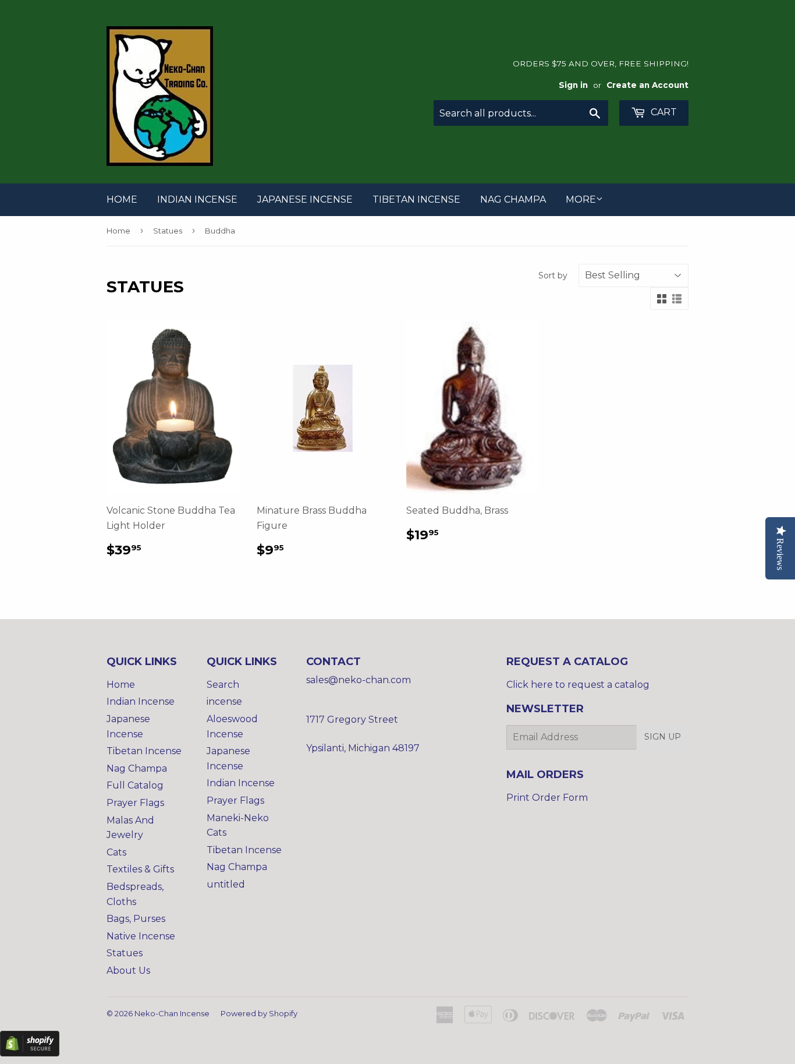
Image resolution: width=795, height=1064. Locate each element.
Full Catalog (135, 785)
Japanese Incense (305, 199)
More (581, 199)
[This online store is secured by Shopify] (29, 1053)
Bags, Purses (136, 918)
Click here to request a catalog (578, 684)
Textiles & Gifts (140, 869)
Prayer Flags (135, 802)
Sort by (552, 275)
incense (224, 701)
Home (122, 199)
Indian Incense (197, 199)
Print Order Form (547, 797)
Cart (662, 112)
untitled (226, 884)
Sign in (573, 85)
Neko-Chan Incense (172, 1013)
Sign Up (662, 736)
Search (223, 684)
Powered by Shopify (259, 1013)
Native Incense (141, 936)
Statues (167, 230)
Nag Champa (513, 199)
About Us (128, 970)
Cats (116, 852)
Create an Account (647, 85)
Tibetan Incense (416, 199)
